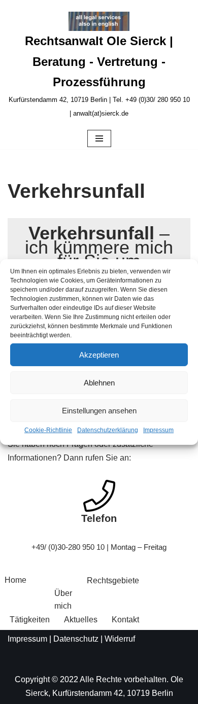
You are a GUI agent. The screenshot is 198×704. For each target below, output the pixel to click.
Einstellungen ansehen (99, 410)
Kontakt (125, 619)
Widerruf (120, 639)
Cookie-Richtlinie (48, 430)
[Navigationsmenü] (99, 138)
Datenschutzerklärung (107, 430)
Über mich (63, 600)
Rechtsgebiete (113, 580)
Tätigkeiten (30, 619)
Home (15, 580)
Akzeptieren (99, 354)
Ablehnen (99, 382)
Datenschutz (75, 639)
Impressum (158, 430)
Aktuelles (80, 619)
